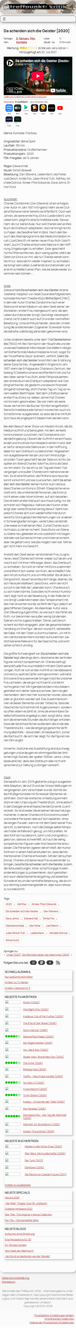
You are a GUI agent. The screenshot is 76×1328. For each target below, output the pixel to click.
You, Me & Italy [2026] (35, 1049)
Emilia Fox (48, 918)
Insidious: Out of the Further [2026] (43, 1016)
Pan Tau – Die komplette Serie (22, 1220)
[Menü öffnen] (4, 19)
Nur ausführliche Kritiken (19, 976)
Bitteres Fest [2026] (34, 1069)
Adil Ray (21, 904)
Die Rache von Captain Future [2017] (46, 1174)
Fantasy (24, 38)
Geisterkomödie (15, 925)
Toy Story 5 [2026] (33, 1082)
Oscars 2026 (12, 1197)
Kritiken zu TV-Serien (16, 982)
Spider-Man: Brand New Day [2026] (43, 1056)
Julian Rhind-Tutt (15, 933)
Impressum (8, 1281)
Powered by (9, 102)
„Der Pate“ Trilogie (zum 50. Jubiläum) (26, 1203)
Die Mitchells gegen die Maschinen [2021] (46, 954)
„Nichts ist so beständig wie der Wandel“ (27, 1256)
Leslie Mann (37, 933)
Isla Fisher (35, 925)
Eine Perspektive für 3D (18, 1239)
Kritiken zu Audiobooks (18, 1185)
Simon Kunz (12, 940)
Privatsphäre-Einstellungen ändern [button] (54, 1315)
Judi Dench (52, 925)
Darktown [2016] (34, 1167)
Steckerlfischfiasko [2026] (38, 1036)
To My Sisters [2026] (35, 1095)
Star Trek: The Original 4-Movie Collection (28, 1214)
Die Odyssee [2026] (34, 1108)
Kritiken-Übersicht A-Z (17, 988)
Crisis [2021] (13, 954)
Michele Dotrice (58, 933)
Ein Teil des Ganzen (16, 1245)
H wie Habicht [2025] (35, 1089)
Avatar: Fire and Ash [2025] (38, 1131)
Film (32, 38)
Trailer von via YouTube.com (25, 96)
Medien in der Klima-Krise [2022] (43, 1146)
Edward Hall (31, 918)
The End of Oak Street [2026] (40, 1023)
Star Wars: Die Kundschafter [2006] (45, 1153)
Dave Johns (12, 918)
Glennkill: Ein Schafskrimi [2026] (41, 1124)
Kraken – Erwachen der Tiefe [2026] (44, 1101)
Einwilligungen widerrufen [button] (59, 1318)
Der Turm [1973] (34, 1160)
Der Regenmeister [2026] (38, 1042)
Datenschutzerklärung (15, 1278)
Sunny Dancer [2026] (35, 1030)
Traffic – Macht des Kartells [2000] (43, 1076)
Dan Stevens (51, 911)
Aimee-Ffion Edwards (44, 904)
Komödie (21, 42)
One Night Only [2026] (36, 1009)
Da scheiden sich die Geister (22, 911)
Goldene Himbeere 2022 (18, 1208)
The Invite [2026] (33, 1063)
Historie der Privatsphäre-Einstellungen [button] (52, 1322)
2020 (9, 904)
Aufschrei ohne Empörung (20, 1233)
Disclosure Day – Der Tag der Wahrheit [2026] (44, 1116)
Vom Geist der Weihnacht (19, 1250)
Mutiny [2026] (31, 1002)
